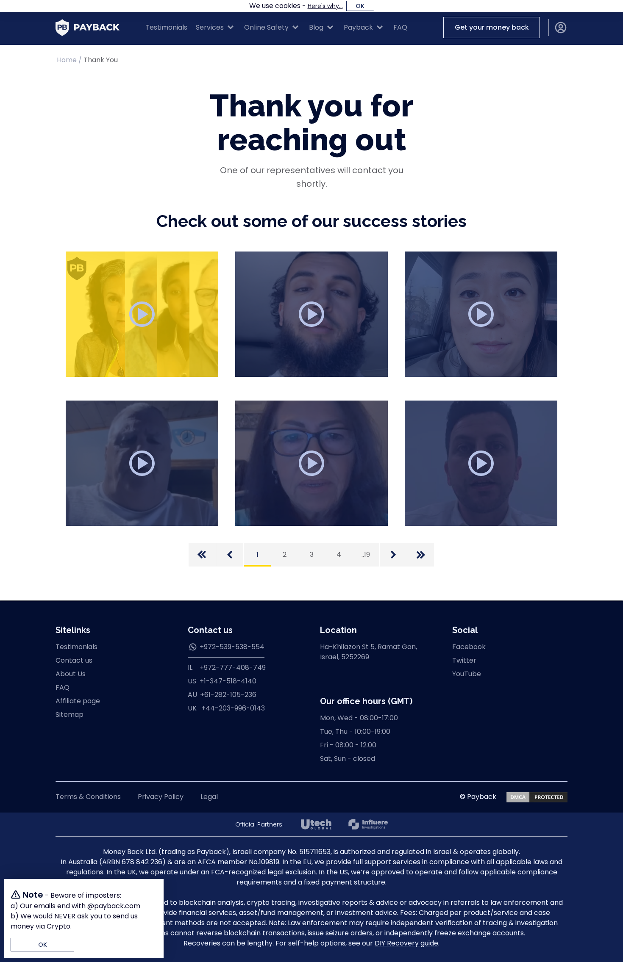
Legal (209, 797)
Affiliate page (78, 701)
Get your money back (492, 27)
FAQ (400, 27)
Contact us (74, 660)
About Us (71, 674)
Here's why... (325, 6)
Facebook (469, 647)
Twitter (464, 660)
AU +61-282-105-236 (222, 694)
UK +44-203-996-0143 (226, 708)
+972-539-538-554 (232, 647)
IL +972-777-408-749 (227, 667)
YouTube (466, 674)
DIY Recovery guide (406, 943)
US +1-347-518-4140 (222, 681)
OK (360, 6)
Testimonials (166, 27)
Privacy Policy (161, 797)
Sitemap (69, 714)
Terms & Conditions (88, 797)
